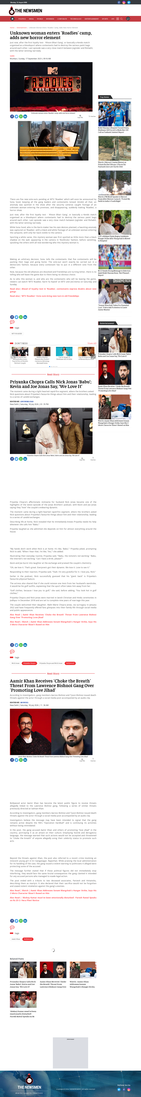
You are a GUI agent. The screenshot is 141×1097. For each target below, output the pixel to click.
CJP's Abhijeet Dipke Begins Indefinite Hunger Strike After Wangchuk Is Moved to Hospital (114, 238)
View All (92, 343)
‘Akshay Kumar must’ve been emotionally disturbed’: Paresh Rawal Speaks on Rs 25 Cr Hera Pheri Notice (23, 1014)
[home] (12, 19)
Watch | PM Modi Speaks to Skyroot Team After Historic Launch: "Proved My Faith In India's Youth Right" (114, 198)
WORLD (40, 19)
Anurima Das (26, 401)
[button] (121, 18)
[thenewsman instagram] (124, 2)
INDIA (31, 19)
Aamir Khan (16, 939)
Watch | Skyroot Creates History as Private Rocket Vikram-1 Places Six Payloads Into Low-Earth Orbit (112, 164)
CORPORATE (62, 19)
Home (12, 28)
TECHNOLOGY (75, 19)
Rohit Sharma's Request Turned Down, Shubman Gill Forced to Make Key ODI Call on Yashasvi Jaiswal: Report (113, 130)
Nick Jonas (15, 663)
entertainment (22, 28)
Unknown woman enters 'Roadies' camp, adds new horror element (53, 113)
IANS (12, 56)
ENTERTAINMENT (92, 19)
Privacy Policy (38, 1093)
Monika (24, 702)
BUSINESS (50, 19)
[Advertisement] (82, 10)
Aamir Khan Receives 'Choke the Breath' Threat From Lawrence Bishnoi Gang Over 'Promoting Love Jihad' (53, 756)
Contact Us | (28, 1093)
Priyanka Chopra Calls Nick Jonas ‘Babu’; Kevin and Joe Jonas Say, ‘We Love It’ (53, 455)
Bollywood (70, 663)
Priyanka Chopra (29, 663)
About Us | (19, 1093)
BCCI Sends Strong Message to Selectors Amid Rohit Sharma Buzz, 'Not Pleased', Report (114, 272)
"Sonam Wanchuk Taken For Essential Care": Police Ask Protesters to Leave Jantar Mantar (113, 307)
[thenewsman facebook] (119, 2)
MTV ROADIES (17, 333)
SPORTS (105, 19)
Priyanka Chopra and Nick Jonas (50, 663)
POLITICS (22, 19)
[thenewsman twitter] (129, 2)
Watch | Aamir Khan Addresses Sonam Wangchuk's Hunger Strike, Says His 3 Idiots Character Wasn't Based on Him (82, 984)
